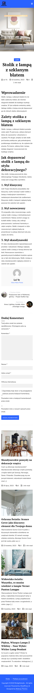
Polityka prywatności (20, 679)
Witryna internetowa (8, 382)
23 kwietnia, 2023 (10, 546)
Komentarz (5, 333)
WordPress (24, 686)
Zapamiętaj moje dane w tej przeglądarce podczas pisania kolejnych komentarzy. (17, 392)
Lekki (17, 60)
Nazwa (4, 364)
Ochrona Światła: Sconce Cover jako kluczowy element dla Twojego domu (16, 523)
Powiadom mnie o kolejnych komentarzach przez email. (16, 399)
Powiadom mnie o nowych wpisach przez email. (15, 410)
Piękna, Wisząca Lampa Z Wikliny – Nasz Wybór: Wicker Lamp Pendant (15, 646)
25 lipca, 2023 (8, 486)
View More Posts (17, 283)
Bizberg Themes (21, 689)
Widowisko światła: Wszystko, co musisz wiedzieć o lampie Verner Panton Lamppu (15, 584)
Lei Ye (5, 80)
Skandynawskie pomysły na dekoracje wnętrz (16, 461)
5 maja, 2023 (8, 666)
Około (8, 679)
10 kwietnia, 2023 (18, 80)
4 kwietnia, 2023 (9, 609)
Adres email (6, 373)
